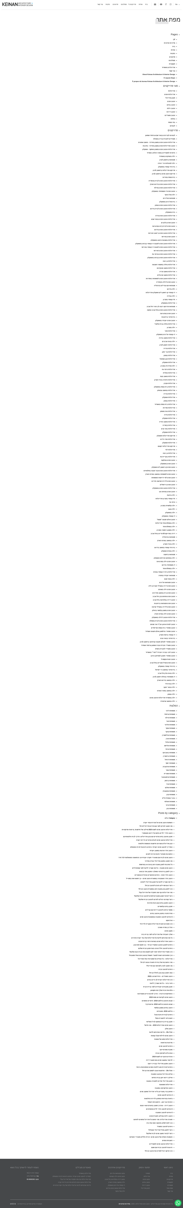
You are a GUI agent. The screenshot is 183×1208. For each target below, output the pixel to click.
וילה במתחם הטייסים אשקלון (164, 558)
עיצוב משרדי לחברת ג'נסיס (165, 649)
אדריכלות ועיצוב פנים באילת (164, 188)
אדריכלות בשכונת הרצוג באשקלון (163, 240)
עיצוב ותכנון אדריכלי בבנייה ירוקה (160, 1064)
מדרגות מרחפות (167, 1043)
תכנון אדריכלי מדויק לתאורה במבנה (159, 1081)
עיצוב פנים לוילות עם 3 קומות (162, 1036)
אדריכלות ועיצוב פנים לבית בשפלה (162, 621)
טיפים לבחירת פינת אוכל (163, 1015)
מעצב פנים (169, 931)
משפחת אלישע (169, 746)
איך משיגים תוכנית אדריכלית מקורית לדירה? (156, 924)
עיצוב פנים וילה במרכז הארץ (165, 614)
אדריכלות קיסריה (169, 425)
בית (146, 4)
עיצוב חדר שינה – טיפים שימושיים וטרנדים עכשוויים (154, 875)
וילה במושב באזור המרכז (166, 691)
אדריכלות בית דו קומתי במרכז (164, 572)
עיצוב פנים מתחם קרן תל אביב (164, 596)
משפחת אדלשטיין (168, 735)
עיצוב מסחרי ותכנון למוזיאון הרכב (163, 656)
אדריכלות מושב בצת (167, 376)
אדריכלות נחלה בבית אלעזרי (164, 324)
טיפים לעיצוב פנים (166, 1046)
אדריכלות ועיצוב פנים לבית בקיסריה (162, 181)
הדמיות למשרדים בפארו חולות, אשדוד (161, 153)
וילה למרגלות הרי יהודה (166, 163)
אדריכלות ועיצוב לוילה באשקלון (163, 617)
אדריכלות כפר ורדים (167, 439)
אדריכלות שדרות (169, 408)
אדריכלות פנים (169, 94)
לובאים (172, 126)
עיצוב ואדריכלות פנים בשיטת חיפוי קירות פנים (156, 941)
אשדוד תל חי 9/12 (33, 1173)
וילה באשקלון (170, 513)
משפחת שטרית (169, 774)
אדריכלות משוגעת (166, 1085)
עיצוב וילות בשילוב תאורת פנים (161, 1116)
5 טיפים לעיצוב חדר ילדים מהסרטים (159, 1109)
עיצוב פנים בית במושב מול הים (163, 593)
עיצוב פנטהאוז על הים (167, 582)
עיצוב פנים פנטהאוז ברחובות (164, 603)
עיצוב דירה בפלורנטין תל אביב (164, 600)
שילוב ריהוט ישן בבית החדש (162, 1078)
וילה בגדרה (171, 296)
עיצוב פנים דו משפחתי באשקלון (163, 191)
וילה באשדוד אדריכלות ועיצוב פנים (162, 698)
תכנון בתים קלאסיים (165, 906)
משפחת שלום (170, 788)
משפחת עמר (170, 770)
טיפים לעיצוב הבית (166, 969)
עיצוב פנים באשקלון (167, 464)
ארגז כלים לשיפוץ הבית (164, 1053)
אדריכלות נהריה (169, 348)
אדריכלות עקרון (169, 383)
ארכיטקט (169, 920)
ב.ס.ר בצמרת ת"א (168, 798)
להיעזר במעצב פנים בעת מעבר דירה (159, 1060)
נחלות (173, 119)
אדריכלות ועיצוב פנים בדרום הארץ (162, 184)
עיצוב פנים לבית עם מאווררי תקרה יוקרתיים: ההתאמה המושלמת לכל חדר (145, 858)
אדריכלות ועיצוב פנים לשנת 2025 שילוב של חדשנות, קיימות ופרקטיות (147, 830)
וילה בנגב (171, 509)
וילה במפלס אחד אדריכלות (165, 523)
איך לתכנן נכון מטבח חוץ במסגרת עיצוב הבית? (155, 889)
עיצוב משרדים (170, 115)
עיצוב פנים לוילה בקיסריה (165, 282)
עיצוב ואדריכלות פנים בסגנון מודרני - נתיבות (159, 146)
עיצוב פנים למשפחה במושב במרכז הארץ (160, 474)
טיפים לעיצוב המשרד (165, 1126)
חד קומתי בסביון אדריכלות (165, 499)
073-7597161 (31, 1176)
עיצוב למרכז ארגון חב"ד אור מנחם (162, 624)
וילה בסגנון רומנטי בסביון (166, 530)
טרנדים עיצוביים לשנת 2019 (162, 1057)
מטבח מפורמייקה (166, 1050)
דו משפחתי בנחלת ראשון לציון (164, 677)
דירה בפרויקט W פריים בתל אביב (163, 534)
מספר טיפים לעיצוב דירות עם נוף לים (159, 910)
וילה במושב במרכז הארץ (166, 540)
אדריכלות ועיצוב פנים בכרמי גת (163, 254)
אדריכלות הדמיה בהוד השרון (164, 380)
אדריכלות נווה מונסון (167, 411)
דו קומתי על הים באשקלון (165, 334)
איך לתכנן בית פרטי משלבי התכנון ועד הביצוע (156, 871)
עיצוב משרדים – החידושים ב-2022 (160, 976)
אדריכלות (171, 91)
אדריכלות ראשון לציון (167, 345)
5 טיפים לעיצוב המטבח (164, 1112)
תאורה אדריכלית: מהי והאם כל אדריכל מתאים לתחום (153, 1119)
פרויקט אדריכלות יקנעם (166, 446)
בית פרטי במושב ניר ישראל (165, 670)
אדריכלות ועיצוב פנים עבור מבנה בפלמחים (159, 471)
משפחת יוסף (170, 763)
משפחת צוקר (170, 732)
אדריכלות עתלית (169, 373)
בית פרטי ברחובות (168, 317)
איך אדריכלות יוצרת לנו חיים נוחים (160, 980)
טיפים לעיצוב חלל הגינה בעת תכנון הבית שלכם (155, 948)
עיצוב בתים (171, 105)
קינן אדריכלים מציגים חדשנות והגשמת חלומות (155, 844)
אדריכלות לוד (170, 450)
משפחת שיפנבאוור (168, 777)
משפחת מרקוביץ (169, 767)
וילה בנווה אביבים (168, 341)
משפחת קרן (170, 795)
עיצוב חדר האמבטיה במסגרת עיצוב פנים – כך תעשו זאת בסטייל (149, 878)
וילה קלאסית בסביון (168, 506)
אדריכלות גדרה (169, 415)
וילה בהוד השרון (169, 544)
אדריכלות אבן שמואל (167, 359)
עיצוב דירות (171, 112)
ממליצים (124, 4)
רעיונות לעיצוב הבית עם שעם (162, 1147)
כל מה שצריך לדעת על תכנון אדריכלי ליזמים (157, 882)
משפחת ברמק (170, 781)
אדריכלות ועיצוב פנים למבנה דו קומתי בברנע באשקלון (155, 244)
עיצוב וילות (171, 108)
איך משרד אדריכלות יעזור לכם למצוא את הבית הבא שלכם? (151, 952)
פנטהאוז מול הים (169, 198)
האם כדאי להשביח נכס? (164, 1018)
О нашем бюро (169, 78)
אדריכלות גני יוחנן (168, 352)
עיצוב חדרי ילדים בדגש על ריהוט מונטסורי (157, 833)
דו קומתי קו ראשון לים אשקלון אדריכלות (160, 293)
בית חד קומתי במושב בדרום (164, 547)
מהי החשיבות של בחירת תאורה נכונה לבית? (156, 962)
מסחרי (147, 1173)
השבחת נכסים (167, 1140)
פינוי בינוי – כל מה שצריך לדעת (161, 983)
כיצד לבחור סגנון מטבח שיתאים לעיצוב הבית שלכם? (153, 896)
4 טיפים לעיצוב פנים (165, 1095)
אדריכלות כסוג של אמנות (163, 1039)
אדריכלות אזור (170, 331)
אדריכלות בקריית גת (167, 457)
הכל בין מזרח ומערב (165, 927)
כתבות (108, 4)
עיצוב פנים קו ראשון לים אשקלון (163, 467)
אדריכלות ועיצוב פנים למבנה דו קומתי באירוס (158, 247)
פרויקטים (170, 1179)
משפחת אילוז (170, 718)
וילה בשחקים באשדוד (167, 156)
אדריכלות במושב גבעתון (166, 390)
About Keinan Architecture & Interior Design (158, 74)
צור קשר (100, 4)
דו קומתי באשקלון (168, 516)
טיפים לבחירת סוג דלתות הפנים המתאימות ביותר (154, 1067)
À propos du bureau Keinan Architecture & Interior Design (153, 81)
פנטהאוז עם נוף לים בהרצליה (164, 286)
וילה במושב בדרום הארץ (166, 680)
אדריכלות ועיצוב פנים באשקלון (163, 488)
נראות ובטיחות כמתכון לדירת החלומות (158, 1099)
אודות (140, 4)
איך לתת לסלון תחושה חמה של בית (160, 1123)
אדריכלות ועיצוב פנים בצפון (165, 205)
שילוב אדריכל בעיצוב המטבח (162, 1074)
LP (174, 39)
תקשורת (172, 64)
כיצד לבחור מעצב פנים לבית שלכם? (159, 1133)
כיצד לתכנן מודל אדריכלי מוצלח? (160, 1130)
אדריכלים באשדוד (168, 67)
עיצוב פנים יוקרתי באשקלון (165, 320)
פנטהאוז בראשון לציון (167, 160)
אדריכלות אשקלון (168, 362)
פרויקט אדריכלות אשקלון (166, 436)
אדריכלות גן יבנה (169, 261)
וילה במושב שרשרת (168, 701)
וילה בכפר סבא (169, 579)
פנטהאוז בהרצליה (168, 537)
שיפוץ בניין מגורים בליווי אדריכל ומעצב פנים (156, 1092)
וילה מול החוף (170, 195)
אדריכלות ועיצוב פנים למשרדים (161, 1144)
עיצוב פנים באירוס (168, 237)
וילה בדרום (171, 289)
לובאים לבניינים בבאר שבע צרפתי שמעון (160, 135)
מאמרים (170, 1185)
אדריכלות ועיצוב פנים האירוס (164, 251)
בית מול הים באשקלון (167, 202)
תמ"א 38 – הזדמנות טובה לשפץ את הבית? (157, 1071)
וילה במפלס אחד (169, 527)
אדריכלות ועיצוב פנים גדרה (165, 216)
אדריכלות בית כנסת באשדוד (165, 404)
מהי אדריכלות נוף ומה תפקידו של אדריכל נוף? (156, 892)
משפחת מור (170, 721)
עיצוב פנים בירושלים (167, 485)
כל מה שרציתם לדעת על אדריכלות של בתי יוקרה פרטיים (152, 938)
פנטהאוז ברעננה (169, 554)
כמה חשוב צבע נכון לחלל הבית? (161, 973)
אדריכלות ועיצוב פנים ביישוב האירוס (161, 233)
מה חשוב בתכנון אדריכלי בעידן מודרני (159, 861)
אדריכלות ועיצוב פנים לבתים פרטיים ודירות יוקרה (154, 840)
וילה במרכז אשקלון (168, 551)
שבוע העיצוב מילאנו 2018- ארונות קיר (159, 1004)
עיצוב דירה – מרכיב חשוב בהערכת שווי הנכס (156, 1105)
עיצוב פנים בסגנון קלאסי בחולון (163, 610)
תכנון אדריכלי (170, 98)
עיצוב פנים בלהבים (168, 223)
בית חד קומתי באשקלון (166, 167)
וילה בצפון (171, 694)
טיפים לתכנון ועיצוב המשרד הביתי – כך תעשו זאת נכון (153, 945)
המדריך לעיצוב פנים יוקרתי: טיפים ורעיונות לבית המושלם (151, 847)
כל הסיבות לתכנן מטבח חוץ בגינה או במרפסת (156, 864)
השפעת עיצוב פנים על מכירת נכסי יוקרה (158, 823)
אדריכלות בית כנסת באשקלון (164, 387)
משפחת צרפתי (169, 714)
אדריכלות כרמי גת (168, 369)
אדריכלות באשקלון (168, 303)
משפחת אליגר (170, 725)
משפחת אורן (170, 739)
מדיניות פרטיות (169, 43)
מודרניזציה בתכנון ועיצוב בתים (161, 913)
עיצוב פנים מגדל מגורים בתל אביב (162, 663)
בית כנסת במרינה (168, 177)
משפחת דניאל (170, 760)
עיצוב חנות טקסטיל (168, 659)
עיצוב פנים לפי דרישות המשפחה (163, 478)
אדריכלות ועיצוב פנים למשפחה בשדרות (160, 279)
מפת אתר (169, 1188)
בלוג (166, 818)
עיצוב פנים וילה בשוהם (166, 589)
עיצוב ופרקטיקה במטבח (164, 1088)
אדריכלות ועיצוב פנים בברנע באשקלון (161, 258)
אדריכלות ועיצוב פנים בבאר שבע (163, 219)
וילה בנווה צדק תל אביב (166, 673)
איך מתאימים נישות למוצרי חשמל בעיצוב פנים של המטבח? (151, 955)
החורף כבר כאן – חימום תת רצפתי (160, 1102)
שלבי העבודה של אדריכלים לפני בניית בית (157, 934)
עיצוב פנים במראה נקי (167, 492)
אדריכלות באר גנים (168, 429)
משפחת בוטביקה (169, 753)
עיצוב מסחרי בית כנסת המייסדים (163, 628)
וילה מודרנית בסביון (168, 366)
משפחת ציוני (170, 805)
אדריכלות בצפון (169, 355)
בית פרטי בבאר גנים (167, 638)
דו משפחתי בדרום (168, 565)
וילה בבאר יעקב (169, 687)
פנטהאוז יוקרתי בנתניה (167, 575)
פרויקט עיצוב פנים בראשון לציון (163, 174)
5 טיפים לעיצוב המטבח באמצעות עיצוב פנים (156, 917)
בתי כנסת (171, 122)
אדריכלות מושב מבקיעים (166, 268)
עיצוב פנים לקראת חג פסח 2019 (161, 997)
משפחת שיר (170, 784)
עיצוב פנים (171, 101)
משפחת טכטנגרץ (169, 791)
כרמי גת (172, 502)
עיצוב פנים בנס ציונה (167, 313)
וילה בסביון (171, 327)
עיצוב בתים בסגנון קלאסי (163, 1008)
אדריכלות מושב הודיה (167, 422)
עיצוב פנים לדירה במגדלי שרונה (163, 607)
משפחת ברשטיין (169, 756)
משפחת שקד (170, 728)
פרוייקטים (132, 4)
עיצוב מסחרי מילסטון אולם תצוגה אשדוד (160, 631)
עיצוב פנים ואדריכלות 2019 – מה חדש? (158, 1025)
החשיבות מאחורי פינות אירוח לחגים (159, 854)
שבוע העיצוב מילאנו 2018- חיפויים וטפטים (157, 1001)
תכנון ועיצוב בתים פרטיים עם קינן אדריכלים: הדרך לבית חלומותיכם (148, 837)
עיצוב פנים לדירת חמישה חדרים (163, 481)
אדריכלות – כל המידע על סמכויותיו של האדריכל (155, 959)
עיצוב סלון (169, 1029)
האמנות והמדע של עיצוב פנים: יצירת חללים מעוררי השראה (151, 1137)
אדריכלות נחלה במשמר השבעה (163, 265)
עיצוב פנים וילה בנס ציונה (166, 561)
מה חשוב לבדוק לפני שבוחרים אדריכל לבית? (156, 826)
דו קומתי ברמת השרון (167, 635)
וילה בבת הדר (170, 684)
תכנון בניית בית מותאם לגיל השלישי (159, 1022)
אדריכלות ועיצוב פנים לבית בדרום (162, 209)
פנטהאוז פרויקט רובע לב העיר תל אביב (161, 306)
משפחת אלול (170, 742)
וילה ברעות (171, 495)
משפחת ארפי (170, 749)
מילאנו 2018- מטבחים (165, 1011)
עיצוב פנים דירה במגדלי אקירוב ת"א (162, 586)
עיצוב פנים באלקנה (168, 460)
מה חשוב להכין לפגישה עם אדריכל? (159, 966)
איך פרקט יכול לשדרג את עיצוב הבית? (159, 1151)
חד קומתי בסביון (169, 299)
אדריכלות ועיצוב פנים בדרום (164, 230)
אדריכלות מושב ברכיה (167, 338)
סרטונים (115, 4)
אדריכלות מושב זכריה (167, 272)
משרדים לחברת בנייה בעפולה (164, 139)
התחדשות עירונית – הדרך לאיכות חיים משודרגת (155, 994)
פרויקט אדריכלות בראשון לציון (164, 170)
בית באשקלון (170, 212)
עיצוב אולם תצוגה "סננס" (166, 520)
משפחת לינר (170, 711)
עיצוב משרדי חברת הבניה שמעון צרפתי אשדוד (158, 645)
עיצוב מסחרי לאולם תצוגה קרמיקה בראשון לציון (157, 642)
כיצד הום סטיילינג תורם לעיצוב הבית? (159, 885)
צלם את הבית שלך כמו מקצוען (161, 990)
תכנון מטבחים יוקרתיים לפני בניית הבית (158, 987)
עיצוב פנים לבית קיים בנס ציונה (163, 226)
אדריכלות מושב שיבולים (166, 275)
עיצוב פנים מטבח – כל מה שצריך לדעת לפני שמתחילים (152, 868)
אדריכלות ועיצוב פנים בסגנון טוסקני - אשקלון (158, 149)
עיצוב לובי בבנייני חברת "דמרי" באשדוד (160, 652)
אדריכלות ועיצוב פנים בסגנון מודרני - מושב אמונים (156, 142)
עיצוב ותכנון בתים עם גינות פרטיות (160, 903)
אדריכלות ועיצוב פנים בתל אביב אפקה (161, 310)
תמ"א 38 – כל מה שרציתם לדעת (161, 1032)
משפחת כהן (170, 808)
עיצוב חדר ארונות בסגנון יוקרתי (161, 851)
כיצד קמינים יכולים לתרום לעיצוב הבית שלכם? (155, 899)
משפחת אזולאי (169, 802)
